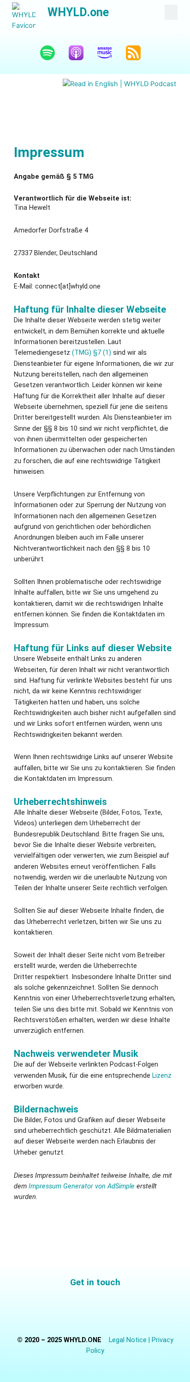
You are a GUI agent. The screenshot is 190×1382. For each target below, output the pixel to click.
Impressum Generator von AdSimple (82, 1186)
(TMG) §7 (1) (91, 352)
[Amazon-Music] (109, 52)
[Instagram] (95, 1309)
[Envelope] (127, 1309)
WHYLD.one (78, 12)
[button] (171, 12)
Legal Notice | (130, 1340)
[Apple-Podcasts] (80, 52)
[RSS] (138, 52)
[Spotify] (52, 52)
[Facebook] (62, 1309)
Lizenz (162, 1075)
